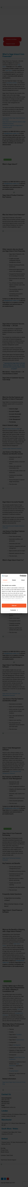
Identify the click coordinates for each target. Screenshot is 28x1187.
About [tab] (23, 580)
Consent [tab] (5, 580)
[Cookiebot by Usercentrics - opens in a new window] (20, 576)
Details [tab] (14, 580)
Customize (13, 610)
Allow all (14, 605)
